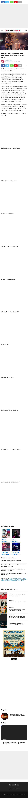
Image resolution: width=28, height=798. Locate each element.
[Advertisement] (14, 14)
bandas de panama (14, 578)
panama (2, 580)
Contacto (17, 788)
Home (2, 579)
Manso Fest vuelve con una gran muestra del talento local (13, 574)
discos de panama (22, 578)
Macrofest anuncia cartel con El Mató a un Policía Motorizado (13, 569)
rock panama (21, 580)
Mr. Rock (9, 60)
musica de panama (22, 579)
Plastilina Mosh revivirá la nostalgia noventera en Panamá (11, 561)
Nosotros (11, 788)
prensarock (7, 580)
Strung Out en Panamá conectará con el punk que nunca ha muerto (13, 565)
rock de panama (14, 580)
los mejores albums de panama (11, 579)
